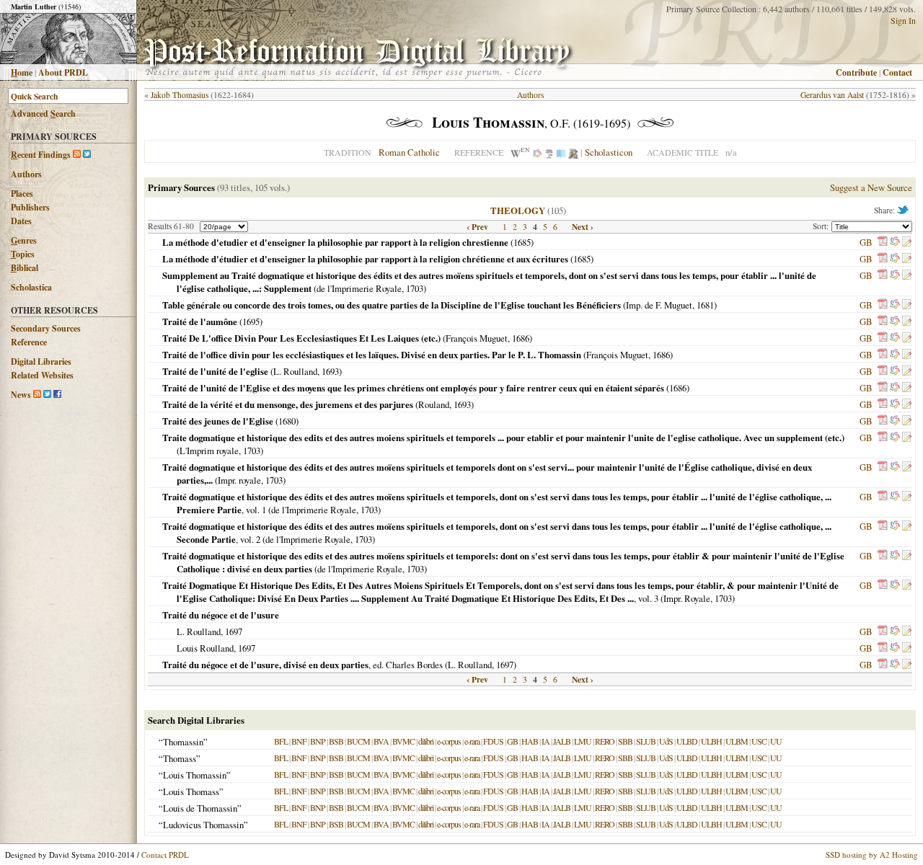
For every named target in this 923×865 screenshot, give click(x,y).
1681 (705, 304)
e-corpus (449, 741)
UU (776, 741)
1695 (251, 321)
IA (545, 741)
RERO (604, 741)
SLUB (645, 741)
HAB (529, 741)
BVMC (403, 741)
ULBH (711, 741)
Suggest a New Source (871, 187)
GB (866, 242)
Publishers (30, 207)
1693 (330, 371)
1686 (520, 338)
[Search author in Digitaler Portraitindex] (573, 152)
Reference (29, 342)
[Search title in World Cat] (895, 242)
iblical (24, 268)
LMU (582, 741)
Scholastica (31, 287)
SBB (625, 741)
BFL (281, 741)
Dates (21, 221)
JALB (561, 741)
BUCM (358, 741)
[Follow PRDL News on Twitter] (47, 395)
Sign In (903, 20)
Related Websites (42, 375)
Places (22, 193)
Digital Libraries (41, 361)
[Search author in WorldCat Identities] (537, 152)
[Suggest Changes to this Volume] (906, 242)
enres (24, 240)
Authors (26, 174)
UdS (666, 741)
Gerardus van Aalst (832, 94)
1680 (287, 420)
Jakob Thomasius (179, 94)
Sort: (822, 226)
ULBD (686, 741)
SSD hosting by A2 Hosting (872, 854)
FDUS (493, 741)
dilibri (425, 741)
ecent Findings (41, 154)
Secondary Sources (46, 328)
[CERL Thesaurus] (549, 152)
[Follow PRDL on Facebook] (57, 395)
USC (759, 741)
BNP (317, 741)
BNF (298, 741)
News (21, 395)
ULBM (736, 741)
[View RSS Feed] (77, 154)
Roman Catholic (409, 152)
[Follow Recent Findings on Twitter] (87, 154)
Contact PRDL (165, 854)
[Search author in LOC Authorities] (561, 152)
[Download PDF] (883, 242)
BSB (336, 741)
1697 (233, 631)
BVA (381, 741)
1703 (414, 288)
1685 (522, 242)
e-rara (472, 741)
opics (23, 254)
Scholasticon (608, 152)
